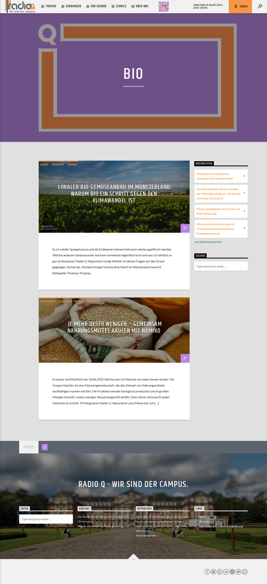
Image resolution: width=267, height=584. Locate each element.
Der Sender (99, 6)
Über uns (142, 6)
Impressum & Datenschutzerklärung (221, 526)
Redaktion (47, 226)
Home (202, 516)
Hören (243, 6)
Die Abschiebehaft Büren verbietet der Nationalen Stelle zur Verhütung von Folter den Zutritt (218, 193)
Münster (58, 164)
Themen (51, 6)
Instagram (47, 301)
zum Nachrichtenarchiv (208, 241)
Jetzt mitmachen (146, 535)
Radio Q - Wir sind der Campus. (133, 484)
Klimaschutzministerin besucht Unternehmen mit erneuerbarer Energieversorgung (215, 228)
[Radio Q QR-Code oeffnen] (163, 6)
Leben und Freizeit (71, 301)
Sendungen (73, 6)
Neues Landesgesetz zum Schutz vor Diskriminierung (218, 211)
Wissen (72, 164)
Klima (44, 164)
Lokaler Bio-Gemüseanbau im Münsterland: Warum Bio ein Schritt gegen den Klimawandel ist (115, 193)
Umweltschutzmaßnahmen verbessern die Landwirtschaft (214, 176)
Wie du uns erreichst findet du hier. (99, 526)
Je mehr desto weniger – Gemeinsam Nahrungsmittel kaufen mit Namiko (114, 327)
